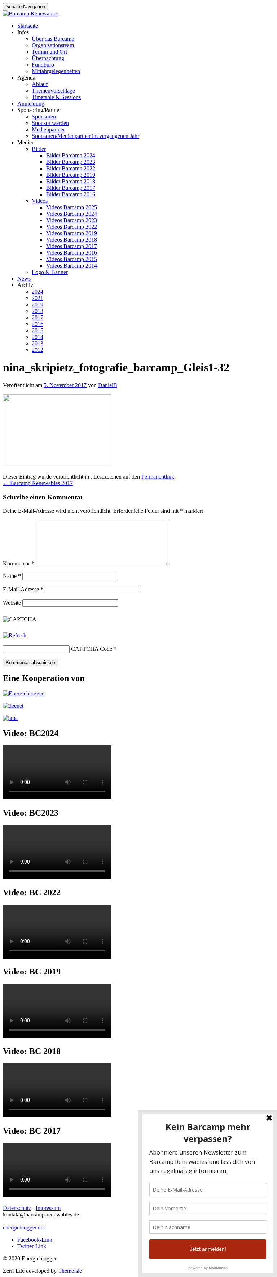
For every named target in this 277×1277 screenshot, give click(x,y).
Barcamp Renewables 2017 (38, 483)
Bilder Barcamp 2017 (70, 188)
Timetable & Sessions (56, 97)
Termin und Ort (49, 52)
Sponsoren (44, 116)
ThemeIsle (70, 1271)
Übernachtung (48, 58)
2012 (37, 350)
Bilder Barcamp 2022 (70, 168)
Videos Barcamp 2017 (71, 246)
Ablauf (40, 84)
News (24, 278)
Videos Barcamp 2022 (71, 227)
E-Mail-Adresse (23, 589)
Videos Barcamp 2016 (71, 253)
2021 (37, 298)
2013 (37, 343)
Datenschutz (17, 1208)
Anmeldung (30, 103)
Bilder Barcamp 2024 (70, 155)
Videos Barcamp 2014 (71, 266)
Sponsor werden (50, 123)
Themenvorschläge (53, 91)
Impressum (48, 1208)
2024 (37, 291)
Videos (40, 201)
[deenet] (13, 706)
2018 (37, 311)
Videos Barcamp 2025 (71, 207)
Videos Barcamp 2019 (71, 233)
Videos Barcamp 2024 (71, 214)
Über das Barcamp (53, 39)
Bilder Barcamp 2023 (70, 162)
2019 (37, 304)
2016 (37, 324)
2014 (37, 337)
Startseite (27, 26)
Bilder (39, 149)
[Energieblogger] (23, 693)
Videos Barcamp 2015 (71, 259)
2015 (37, 330)
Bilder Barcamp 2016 (70, 194)
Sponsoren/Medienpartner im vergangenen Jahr (85, 136)
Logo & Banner (50, 272)
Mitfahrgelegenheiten (56, 71)
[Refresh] (14, 635)
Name (12, 576)
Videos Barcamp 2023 (71, 220)
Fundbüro (43, 65)
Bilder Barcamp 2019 (70, 175)
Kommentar (18, 563)
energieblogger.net (24, 1227)
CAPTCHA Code (91, 649)
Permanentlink (157, 477)
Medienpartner (48, 129)
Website (12, 603)
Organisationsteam (53, 45)
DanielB (107, 385)
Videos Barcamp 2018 (71, 240)
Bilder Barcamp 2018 (70, 181)
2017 (37, 317)
